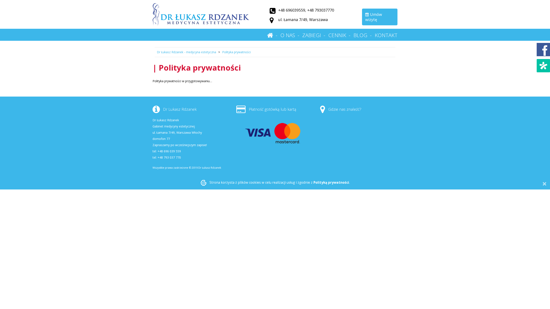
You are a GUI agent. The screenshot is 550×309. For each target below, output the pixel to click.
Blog (360, 35)
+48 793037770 (320, 10)
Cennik (337, 35)
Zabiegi (311, 35)
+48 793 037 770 (169, 157)
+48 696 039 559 (169, 151)
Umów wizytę (373, 17)
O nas (287, 35)
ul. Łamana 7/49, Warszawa (303, 19)
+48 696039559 (291, 10)
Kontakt (386, 35)
